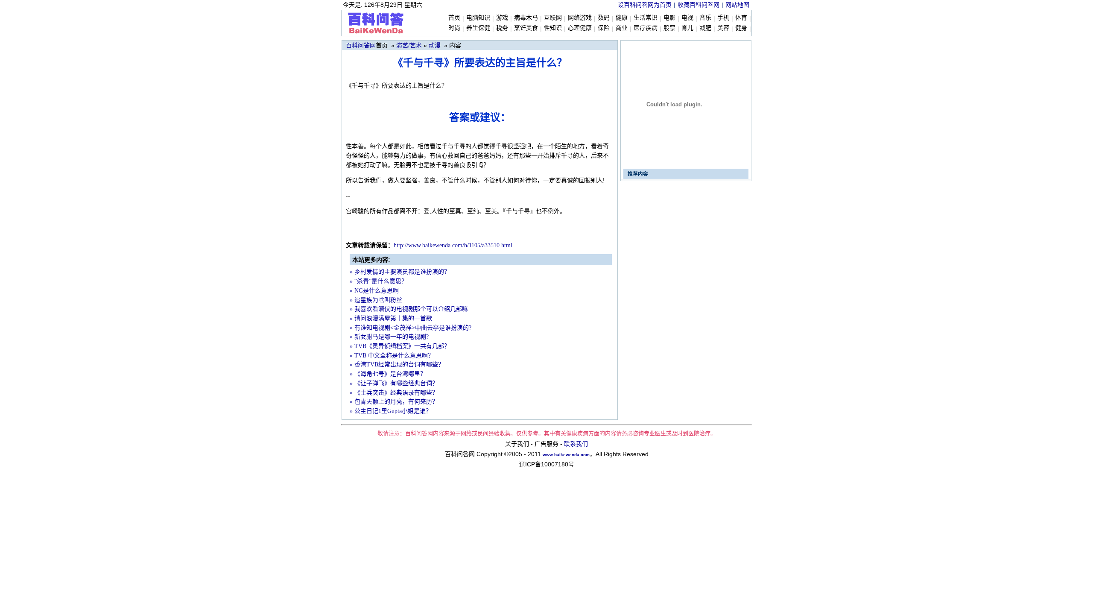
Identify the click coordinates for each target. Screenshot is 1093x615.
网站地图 (737, 5)
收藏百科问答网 (698, 5)
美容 (723, 28)
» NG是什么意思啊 (374, 290)
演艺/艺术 (409, 45)
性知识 (553, 28)
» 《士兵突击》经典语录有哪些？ (394, 393)
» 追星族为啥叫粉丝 (376, 300)
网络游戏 (580, 18)
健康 (622, 18)
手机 (723, 18)
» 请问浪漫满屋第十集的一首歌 (391, 318)
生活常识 (646, 18)
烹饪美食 (526, 28)
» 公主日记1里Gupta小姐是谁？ (391, 411)
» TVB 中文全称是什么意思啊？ (392, 355)
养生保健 (478, 28)
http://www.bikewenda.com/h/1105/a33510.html (453, 245)
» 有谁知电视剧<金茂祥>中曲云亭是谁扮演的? (410, 328)
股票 (669, 28)
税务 (502, 28)
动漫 (435, 45)
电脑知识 (478, 18)
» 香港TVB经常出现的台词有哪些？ (397, 364)
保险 (604, 28)
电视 (687, 18)
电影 (669, 18)
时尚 (454, 28)
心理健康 (580, 28)
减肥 (705, 28)
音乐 (705, 18)
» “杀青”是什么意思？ (378, 281)
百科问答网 (361, 45)
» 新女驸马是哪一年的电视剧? (389, 337)
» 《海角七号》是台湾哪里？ (388, 374)
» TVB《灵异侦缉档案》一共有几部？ (400, 346)
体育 (741, 18)
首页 (454, 18)
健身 (741, 28)
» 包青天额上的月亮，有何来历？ (394, 401)
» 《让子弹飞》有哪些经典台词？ (394, 383)
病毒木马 (526, 18)
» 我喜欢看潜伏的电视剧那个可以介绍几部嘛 (409, 309)
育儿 (687, 28)
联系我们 (576, 444)
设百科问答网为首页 (645, 5)
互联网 (553, 18)
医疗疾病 (646, 28)
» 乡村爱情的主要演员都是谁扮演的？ (400, 272)
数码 (604, 18)
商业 (622, 28)
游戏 (502, 18)
